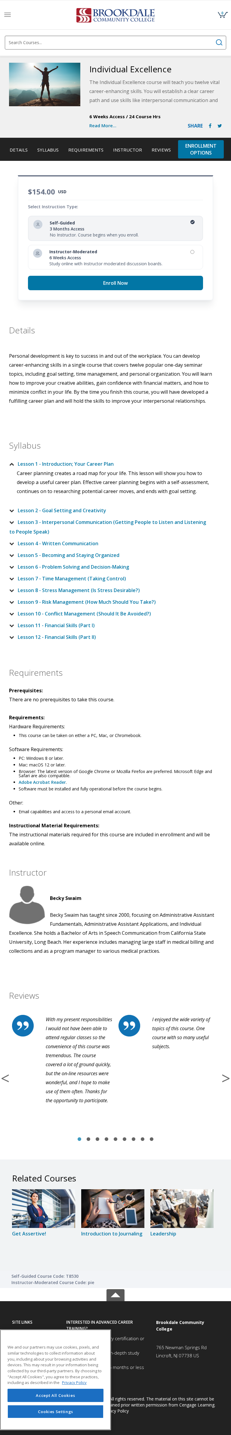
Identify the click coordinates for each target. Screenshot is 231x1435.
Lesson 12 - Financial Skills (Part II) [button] (57, 637)
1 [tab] (79, 1139)
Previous (5, 1078)
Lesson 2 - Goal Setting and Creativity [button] (62, 510)
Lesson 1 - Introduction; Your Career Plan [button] (66, 464)
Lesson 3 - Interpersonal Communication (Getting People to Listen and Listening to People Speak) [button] (107, 527)
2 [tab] (88, 1139)
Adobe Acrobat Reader (42, 782)
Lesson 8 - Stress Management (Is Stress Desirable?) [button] (79, 590)
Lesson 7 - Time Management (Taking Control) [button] (72, 578)
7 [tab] (134, 1139)
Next (225, 1078)
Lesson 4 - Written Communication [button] (58, 543)
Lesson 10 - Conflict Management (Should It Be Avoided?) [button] (84, 613)
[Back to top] (115, 1294)
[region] (55, 1379)
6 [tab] (125, 1139)
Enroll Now (115, 283)
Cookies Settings (55, 1411)
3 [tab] (97, 1139)
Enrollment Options (201, 149)
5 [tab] (115, 1139)
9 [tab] (152, 1139)
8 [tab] (143, 1139)
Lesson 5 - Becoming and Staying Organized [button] (68, 555)
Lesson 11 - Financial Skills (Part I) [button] (56, 625)
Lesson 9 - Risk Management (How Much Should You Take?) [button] (87, 602)
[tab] (110, 464)
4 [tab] (106, 1139)
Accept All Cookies (55, 1395)
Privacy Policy (115, 1411)
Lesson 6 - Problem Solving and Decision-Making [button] (73, 567)
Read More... (102, 125)
